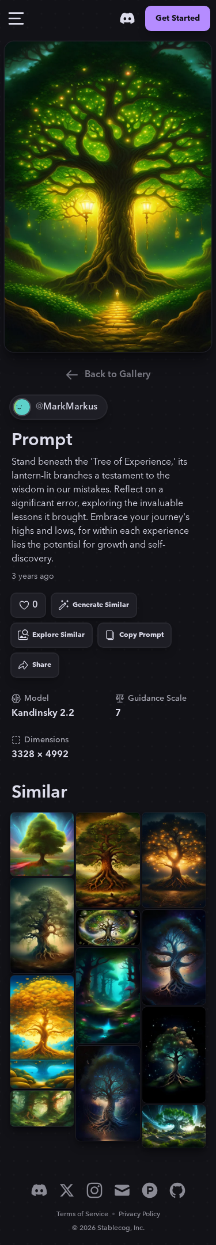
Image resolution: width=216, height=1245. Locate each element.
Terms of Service (82, 1214)
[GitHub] (177, 1190)
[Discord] (127, 18)
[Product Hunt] (150, 1190)
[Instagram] (94, 1190)
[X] (67, 1190)
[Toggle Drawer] (16, 18)
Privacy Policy (139, 1214)
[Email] (122, 1190)
